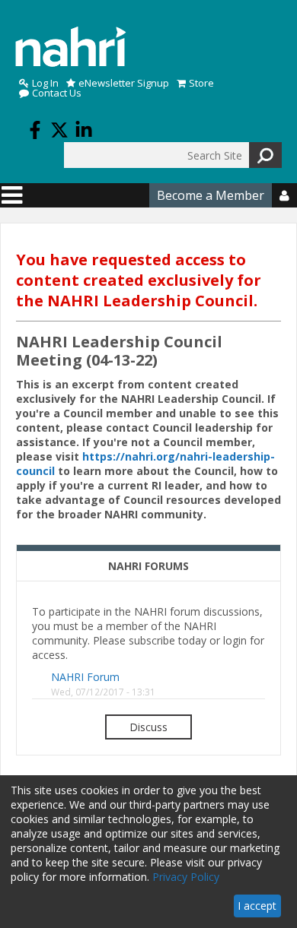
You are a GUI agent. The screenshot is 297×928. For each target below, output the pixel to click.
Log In (45, 83)
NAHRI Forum (85, 677)
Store (201, 83)
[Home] (70, 47)
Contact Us (56, 93)
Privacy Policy (185, 876)
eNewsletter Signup (123, 83)
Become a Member (210, 195)
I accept (257, 905)
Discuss (148, 727)
